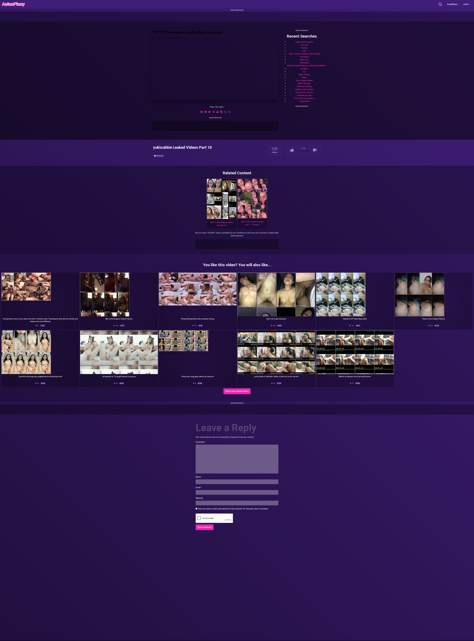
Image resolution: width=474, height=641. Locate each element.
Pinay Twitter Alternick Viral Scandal (304, 54)
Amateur (159, 156)
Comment (201, 442)
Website (199, 498)
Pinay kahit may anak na (304, 98)
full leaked (304, 57)
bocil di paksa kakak (304, 80)
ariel (304, 51)
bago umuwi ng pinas (304, 42)
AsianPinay (452, 4)
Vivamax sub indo (304, 95)
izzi (304, 71)
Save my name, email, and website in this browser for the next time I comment (233, 509)
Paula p (304, 48)
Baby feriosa (304, 74)
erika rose (304, 60)
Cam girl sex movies (304, 92)
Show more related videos (237, 391)
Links (465, 4)
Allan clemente (304, 83)
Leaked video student (304, 89)
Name (199, 477)
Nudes (304, 77)
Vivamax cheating (304, 86)
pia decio (304, 68)
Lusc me (304, 45)
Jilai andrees (304, 101)
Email (199, 487)
